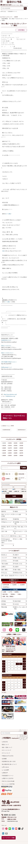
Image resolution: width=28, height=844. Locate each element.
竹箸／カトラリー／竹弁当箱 (7, 515)
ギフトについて (6, 753)
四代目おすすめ (18, 572)
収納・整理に (4, 569)
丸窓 (3, 251)
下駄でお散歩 (4, 563)
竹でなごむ (4, 572)
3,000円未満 (6, 584)
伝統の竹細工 (17, 601)
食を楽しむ (4, 554)
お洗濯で (16, 566)
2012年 (15, 450)
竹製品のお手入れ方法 (7, 755)
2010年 (12, 425)
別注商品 (3, 604)
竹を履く (16, 560)
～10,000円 (22, 584)
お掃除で (3, 566)
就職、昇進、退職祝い (8, 596)
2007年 (21, 453)
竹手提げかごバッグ (6, 522)
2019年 (21, 445)
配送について (5, 744)
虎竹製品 (3, 601)
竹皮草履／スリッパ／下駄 (19, 522)
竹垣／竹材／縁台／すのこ (19, 527)
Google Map (6, 811)
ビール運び (8, 213)
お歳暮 (4, 592)
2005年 (10, 455)
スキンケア (4, 557)
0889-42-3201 (7, 5)
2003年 (21, 455)
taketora (4, 425)
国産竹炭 (3, 511)
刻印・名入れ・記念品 (7, 575)
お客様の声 (5, 772)
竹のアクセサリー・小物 (19, 532)
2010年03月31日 (21, 429)
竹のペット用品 (18, 539)
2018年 (4, 448)
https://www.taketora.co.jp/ (10, 394)
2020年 (15, 445)
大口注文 (16, 604)
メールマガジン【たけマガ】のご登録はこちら (14, 417)
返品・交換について (7, 747)
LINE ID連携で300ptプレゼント (9, 362)
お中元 (10, 592)
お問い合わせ (5, 767)
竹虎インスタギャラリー (7, 353)
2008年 (15, 453)
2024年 (15, 443)
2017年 (10, 448)
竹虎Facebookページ (6, 367)
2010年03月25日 (6, 429)
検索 (14, 496)
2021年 (10, 445)
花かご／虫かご (18, 536)
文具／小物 (4, 531)
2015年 (21, 448)
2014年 (4, 450)
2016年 (15, 448)
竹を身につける (18, 563)
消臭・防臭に (17, 569)
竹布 (2, 545)
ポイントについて (6, 750)
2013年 (10, 450)
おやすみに (4, 560)
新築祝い (13, 594)
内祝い (20, 594)
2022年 (4, 445)
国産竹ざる (4, 519)
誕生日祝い (5, 594)
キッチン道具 (17, 514)
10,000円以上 (6, 587)
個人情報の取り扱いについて (9, 764)
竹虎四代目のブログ (6, 340)
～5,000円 (13, 584)
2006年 (4, 455)
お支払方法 (5, 741)
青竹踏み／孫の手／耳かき (7, 527)
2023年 (21, 443)
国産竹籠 (16, 519)
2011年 (21, 450)
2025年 (10, 443)
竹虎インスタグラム (6, 345)
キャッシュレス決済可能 (8, 784)
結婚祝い (17, 592)
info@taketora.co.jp (10, 396)
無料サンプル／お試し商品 (19, 607)
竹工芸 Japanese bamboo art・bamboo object (6, 540)
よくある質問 (5, 770)
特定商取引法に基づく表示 (9, 761)
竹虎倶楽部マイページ (12, 11)
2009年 (10, 453)
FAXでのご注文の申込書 (8, 781)
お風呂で (16, 554)
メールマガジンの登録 (9, 837)
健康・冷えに (17, 557)
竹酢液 (16, 511)
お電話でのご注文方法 (7, 778)
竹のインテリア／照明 (7, 536)
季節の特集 (4, 607)
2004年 (15, 455)
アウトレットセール (19, 575)
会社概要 (4, 758)
